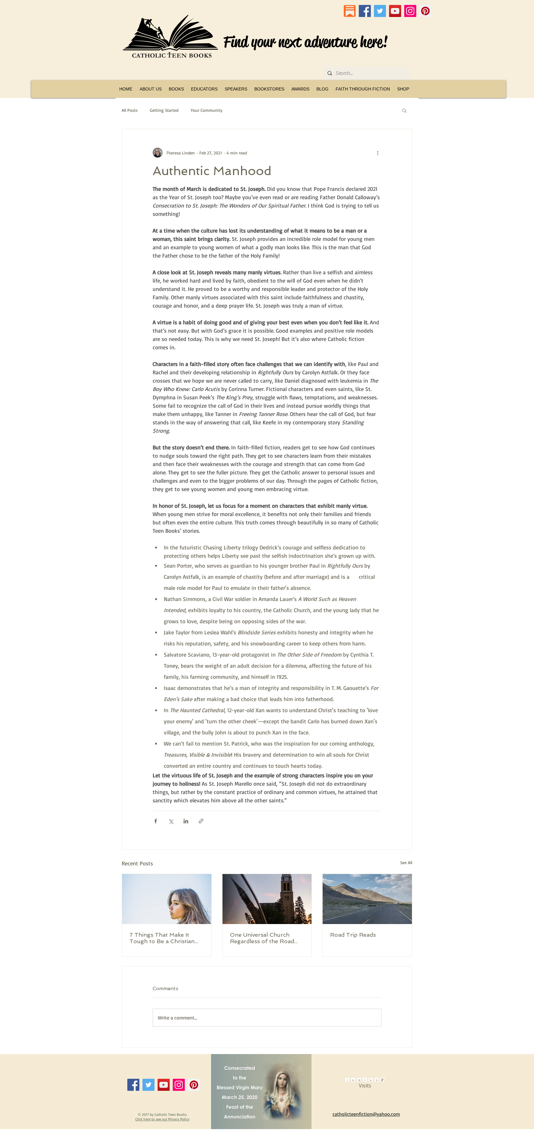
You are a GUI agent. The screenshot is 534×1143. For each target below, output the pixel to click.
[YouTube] (395, 11)
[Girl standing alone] (166, 899)
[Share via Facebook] (156, 821)
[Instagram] (410, 11)
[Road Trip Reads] (367, 899)
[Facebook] (365, 11)
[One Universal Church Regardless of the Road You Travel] (267, 899)
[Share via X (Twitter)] (171, 821)
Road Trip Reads (353, 934)
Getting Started (164, 110)
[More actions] (377, 152)
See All (406, 862)
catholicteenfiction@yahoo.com (366, 1114)
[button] (176, 88)
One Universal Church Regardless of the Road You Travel (262, 937)
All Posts (130, 110)
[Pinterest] (425, 11)
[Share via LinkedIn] (186, 821)
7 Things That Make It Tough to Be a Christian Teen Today (162, 937)
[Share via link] (201, 821)
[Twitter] (380, 11)
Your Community (206, 110)
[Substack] (350, 11)
